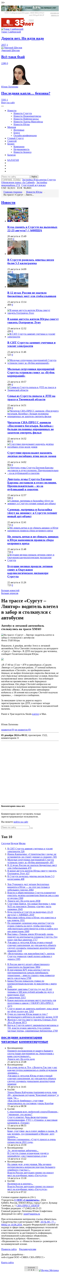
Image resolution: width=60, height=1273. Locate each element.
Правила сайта (9, 1249)
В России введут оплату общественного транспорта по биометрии (28, 965)
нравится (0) (7, 729)
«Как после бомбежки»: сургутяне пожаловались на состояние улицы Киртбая (30, 1102)
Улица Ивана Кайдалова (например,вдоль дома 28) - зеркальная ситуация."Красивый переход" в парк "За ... (33, 1095)
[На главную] (19, 26)
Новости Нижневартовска (27, 116)
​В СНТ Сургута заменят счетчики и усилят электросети (31, 344)
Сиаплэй (12, 141)
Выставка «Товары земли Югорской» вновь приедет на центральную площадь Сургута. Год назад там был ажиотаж (32, 937)
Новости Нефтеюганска (26, 119)
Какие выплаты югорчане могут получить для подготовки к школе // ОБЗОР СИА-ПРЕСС (31, 1003)
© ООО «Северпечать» (27, 1200)
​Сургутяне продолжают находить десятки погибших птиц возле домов (31, 454)
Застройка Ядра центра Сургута (39, 179)
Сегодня (5, 843)
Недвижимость (21, 149)
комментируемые (33, 1041)
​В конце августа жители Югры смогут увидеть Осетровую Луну (33, 320)
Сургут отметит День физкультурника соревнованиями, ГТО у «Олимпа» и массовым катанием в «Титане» (32, 1120)
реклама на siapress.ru (54, 14)
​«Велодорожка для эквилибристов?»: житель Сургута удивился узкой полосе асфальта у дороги (31, 956)
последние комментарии (21, 1037)
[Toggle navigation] (2, 106)
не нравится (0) (23, 729)
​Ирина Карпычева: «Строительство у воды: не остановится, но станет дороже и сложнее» (32, 855)
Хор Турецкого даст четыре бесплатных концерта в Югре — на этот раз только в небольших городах (28, 887)
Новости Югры (22, 124)
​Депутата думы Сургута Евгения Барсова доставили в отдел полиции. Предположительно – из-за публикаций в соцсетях (32, 484)
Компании (19, 146)
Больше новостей (10, 590)
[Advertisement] (30, 772)
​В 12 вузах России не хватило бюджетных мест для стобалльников (31, 294)
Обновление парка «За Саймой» (18, 182)
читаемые (9, 1041)
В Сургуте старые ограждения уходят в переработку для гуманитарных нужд (28, 1154)
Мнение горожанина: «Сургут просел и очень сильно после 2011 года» (31, 1140)
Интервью (19, 130)
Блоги (17, 132)
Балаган (11, 155)
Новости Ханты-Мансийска (28, 121)
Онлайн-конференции (25, 135)
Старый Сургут (15, 138)
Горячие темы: (11, 179)
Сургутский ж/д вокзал (33, 185)
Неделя (14, 843)
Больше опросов (9, 593)
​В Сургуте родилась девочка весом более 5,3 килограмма (30, 261)
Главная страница (13, 192)
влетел (35, 714)
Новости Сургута (23, 113)
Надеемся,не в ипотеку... (20, 1183)
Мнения (11, 127)
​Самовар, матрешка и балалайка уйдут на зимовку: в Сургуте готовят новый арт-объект (32, 513)
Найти (34, 177)
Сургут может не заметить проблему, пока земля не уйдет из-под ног (32, 1010)
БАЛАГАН (13, 160)
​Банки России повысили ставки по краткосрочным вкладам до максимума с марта (32, 984)
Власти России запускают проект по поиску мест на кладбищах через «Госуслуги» (30, 1174)
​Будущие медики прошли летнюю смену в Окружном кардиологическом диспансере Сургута (30, 571)
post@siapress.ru (32, 1214)
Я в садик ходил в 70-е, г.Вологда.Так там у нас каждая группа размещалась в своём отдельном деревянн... (32, 1070)
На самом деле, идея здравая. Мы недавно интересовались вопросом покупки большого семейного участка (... (31, 1167)
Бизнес (11, 143)
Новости (11, 110)
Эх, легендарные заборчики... (22, 1150)
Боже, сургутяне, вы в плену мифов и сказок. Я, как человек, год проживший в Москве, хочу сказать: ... (32, 1134)
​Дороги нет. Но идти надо (23, 901)
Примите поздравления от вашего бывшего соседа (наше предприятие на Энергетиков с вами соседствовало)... (30, 1053)
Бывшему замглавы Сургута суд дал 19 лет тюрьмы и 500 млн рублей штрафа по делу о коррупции (30, 992)
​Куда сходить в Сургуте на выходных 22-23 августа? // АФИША (32, 228)
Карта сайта (7, 1262)
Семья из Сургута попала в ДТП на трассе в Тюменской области (31, 397)
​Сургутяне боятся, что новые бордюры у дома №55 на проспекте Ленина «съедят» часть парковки (31, 906)
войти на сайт (21, 822)
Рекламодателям (27, 1249)
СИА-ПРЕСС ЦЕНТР (27, 1205)
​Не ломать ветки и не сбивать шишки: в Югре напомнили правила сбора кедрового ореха (33, 540)
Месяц (22, 843)
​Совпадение (16, 997)
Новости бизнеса (22, 152)
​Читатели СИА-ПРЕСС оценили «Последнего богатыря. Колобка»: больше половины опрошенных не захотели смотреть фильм (30, 427)
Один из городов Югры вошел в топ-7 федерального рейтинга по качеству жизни (32, 1015)
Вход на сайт (8, 102)
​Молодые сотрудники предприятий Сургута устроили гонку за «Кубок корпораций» (31, 372)
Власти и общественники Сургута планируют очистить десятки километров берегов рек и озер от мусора (33, 895)
